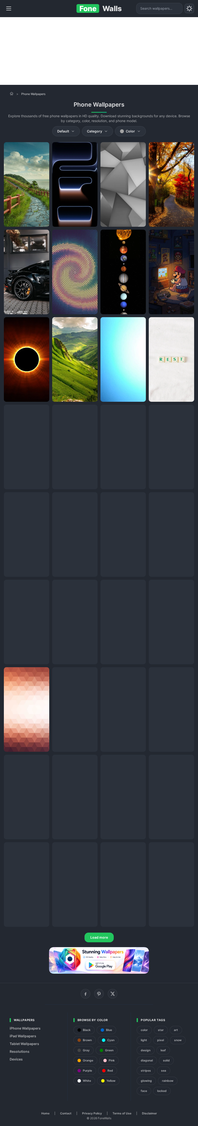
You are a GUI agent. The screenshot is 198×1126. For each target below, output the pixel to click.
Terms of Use (122, 1113)
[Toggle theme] (189, 8)
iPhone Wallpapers (25, 1028)
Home (45, 1113)
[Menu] (9, 8)
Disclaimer (149, 1113)
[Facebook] (85, 994)
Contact (65, 1113)
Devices (16, 1059)
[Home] (12, 93)
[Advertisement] (99, 51)
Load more (99, 937)
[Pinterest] (99, 994)
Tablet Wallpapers (24, 1044)
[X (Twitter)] (112, 994)
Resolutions (19, 1051)
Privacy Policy (92, 1113)
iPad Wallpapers (23, 1036)
